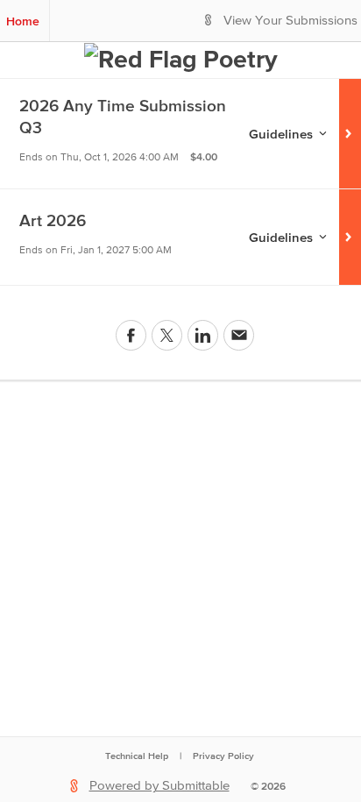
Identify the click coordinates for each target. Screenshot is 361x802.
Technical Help (136, 755)
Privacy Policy (223, 755)
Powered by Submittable (159, 785)
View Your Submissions (290, 20)
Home (22, 21)
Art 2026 (52, 220)
